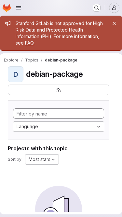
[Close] (114, 23)
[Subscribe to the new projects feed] (58, 90)
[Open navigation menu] (18, 8)
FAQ (29, 43)
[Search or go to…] (97, 8)
